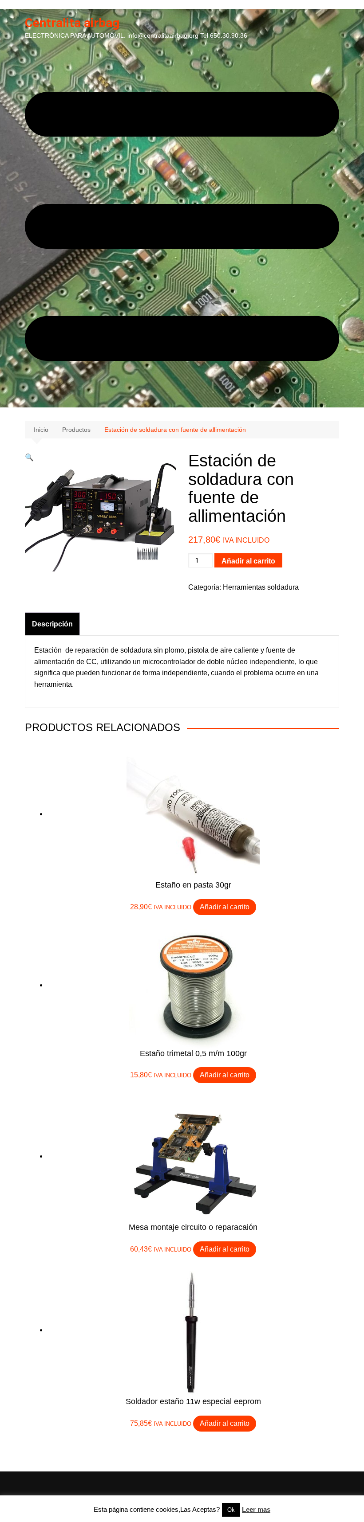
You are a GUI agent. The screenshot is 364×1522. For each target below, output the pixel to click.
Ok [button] (231, 1509)
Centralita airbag (72, 23)
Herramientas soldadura (261, 587)
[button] (29, 457)
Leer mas (256, 1509)
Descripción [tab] (52, 624)
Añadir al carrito (248, 561)
